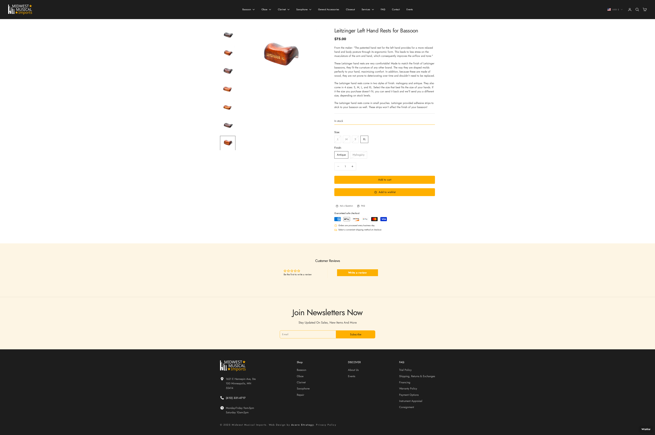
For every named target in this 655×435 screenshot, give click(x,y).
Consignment (406, 407)
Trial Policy (405, 370)
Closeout (350, 9)
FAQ (383, 9)
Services (366, 9)
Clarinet (282, 9)
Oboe (264, 9)
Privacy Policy (326, 424)
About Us (353, 370)
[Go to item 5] (227, 107)
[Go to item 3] (227, 71)
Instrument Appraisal (410, 401)
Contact (396, 9)
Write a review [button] (357, 273)
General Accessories (328, 9)
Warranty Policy (408, 388)
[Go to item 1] (227, 35)
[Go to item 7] (227, 143)
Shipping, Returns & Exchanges (417, 376)
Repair (300, 395)
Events (409, 9)
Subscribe (355, 334)
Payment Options (409, 395)
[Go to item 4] (227, 89)
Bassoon (246, 9)
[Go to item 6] (227, 125)
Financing (404, 382)
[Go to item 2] (227, 53)
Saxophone (302, 9)
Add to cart (384, 180)
